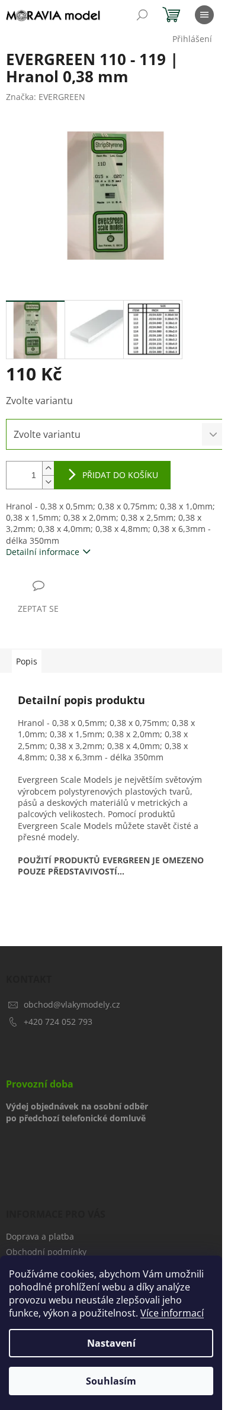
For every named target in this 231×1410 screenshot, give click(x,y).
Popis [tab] (26, 661)
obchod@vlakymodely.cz (72, 1004)
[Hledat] (142, 15)
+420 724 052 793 (58, 1021)
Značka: (45, 96)
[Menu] (204, 15)
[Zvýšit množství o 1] (48, 468)
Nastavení (111, 1343)
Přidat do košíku (120, 474)
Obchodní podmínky (46, 1251)
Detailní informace (42, 551)
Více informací (172, 1312)
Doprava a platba (40, 1236)
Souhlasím (111, 1381)
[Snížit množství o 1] (48, 482)
